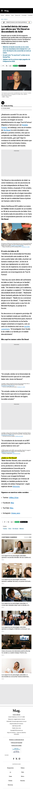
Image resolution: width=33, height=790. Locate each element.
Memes (22, 528)
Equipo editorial (16, 714)
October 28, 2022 (19, 436)
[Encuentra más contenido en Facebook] (3, 66)
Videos (23, 768)
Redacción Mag (8, 106)
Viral (9, 528)
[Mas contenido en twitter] (16, 758)
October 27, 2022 (26, 246)
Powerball (30, 15)
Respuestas (10, 768)
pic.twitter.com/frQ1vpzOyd (7, 435)
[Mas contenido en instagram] (19, 758)
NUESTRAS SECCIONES (16, 764)
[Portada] (16, 713)
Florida (2, 15)
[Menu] (2, 10)
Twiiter (5, 528)
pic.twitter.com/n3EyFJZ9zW (7, 452)
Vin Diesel (15, 528)
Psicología (24, 15)
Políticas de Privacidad (16, 742)
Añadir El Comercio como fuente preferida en (16, 22)
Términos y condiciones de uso (16, 739)
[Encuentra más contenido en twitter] (6, 66)
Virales (10, 780)
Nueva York (17, 15)
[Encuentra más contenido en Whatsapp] (10, 66)
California (7, 15)
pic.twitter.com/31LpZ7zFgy (7, 385)
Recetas (22, 780)
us (10, 772)
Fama (10, 776)
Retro (22, 776)
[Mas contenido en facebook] (13, 758)
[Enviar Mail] (2, 105)
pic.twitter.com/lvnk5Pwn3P (17, 245)
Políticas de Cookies (16, 745)
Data (22, 772)
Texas (12, 15)
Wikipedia (16, 486)
